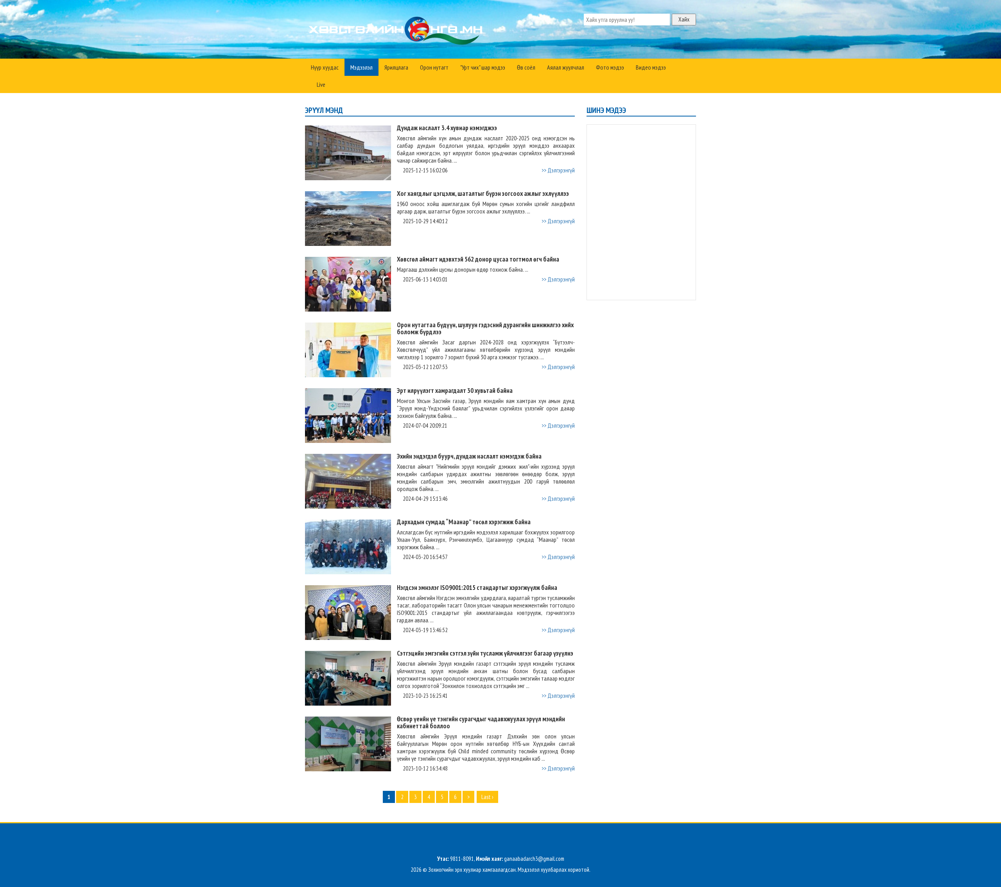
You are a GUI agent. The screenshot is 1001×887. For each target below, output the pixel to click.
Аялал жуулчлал (565, 67)
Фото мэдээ (610, 67)
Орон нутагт (434, 67)
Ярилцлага (396, 67)
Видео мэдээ (651, 67)
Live (320, 84)
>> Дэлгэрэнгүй (558, 170)
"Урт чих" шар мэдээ (482, 67)
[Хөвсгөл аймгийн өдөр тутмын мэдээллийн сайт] (397, 31)
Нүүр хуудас (325, 67)
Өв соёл (526, 67)
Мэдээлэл (361, 67)
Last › (487, 797)
